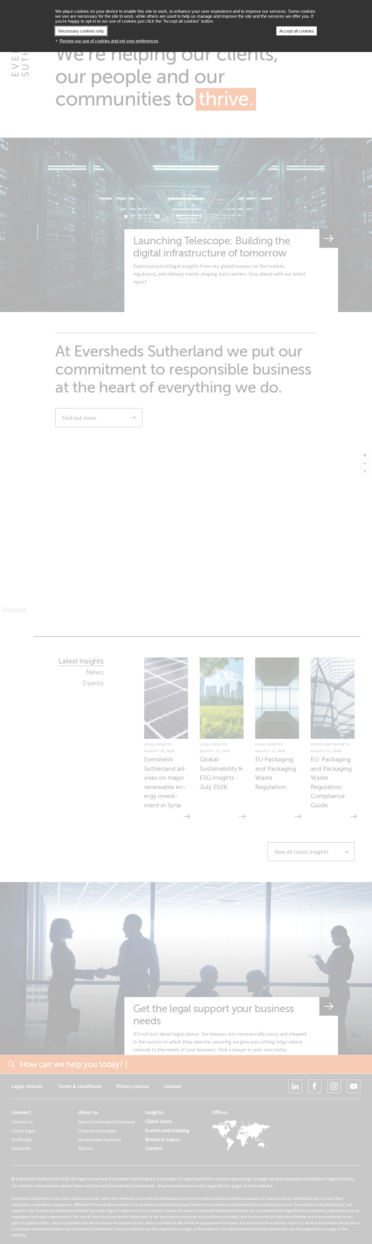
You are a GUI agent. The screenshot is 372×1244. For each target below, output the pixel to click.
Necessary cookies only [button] (81, 30)
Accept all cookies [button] (296, 30)
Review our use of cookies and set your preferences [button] (109, 40)
